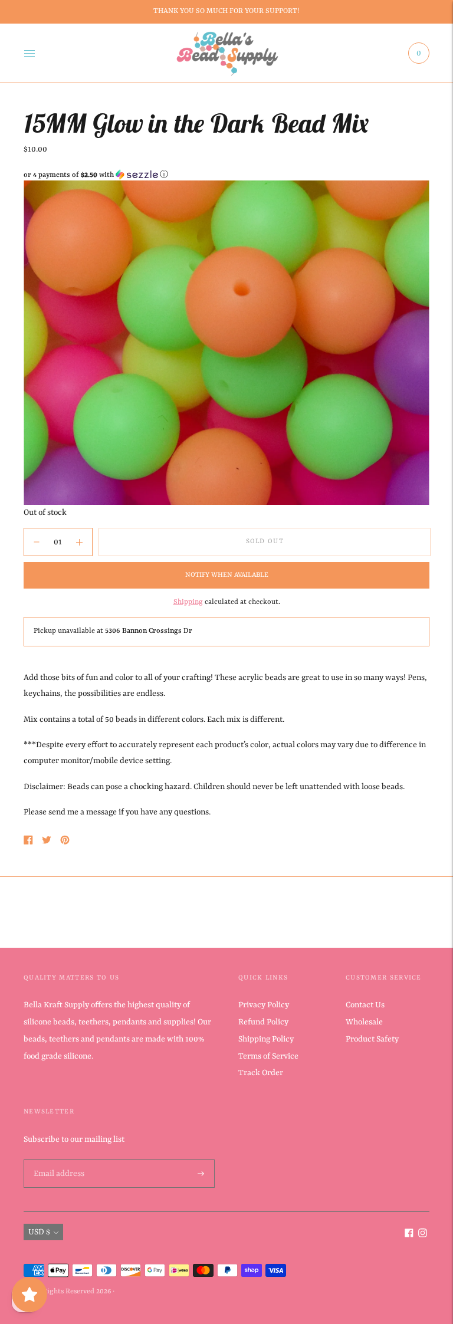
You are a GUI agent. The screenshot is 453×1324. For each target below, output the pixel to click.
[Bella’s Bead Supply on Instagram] (422, 1235)
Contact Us (365, 1005)
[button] (226, 174)
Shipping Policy (266, 1039)
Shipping (188, 602)
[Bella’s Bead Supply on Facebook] (409, 1235)
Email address (57, 1160)
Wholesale (364, 1022)
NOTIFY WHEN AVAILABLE (226, 575)
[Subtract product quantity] (79, 542)
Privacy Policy (263, 1005)
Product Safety (372, 1039)
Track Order (260, 1072)
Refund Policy (263, 1022)
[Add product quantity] (36, 542)
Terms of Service (268, 1056)
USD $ (39, 1232)
